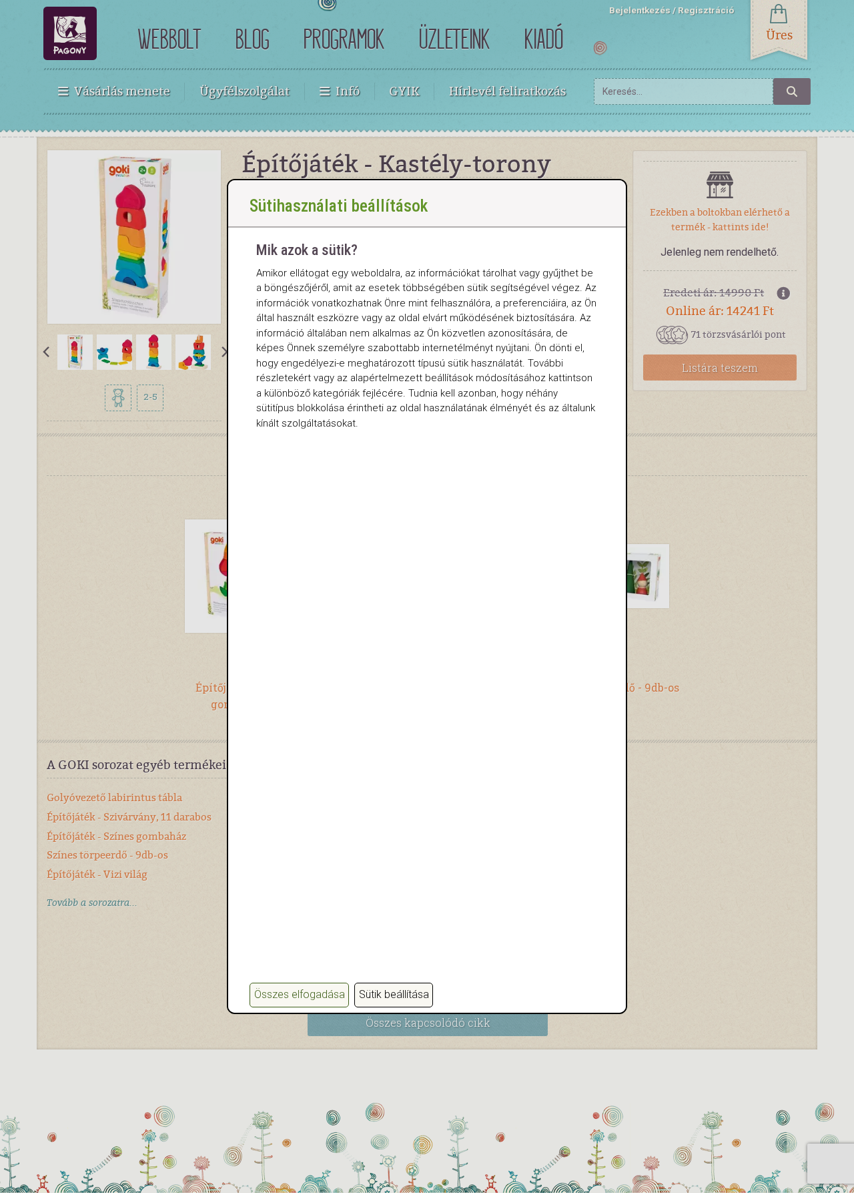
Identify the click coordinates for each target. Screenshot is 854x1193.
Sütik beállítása (394, 994)
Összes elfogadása (299, 994)
